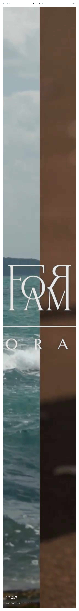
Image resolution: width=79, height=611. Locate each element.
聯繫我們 (73, 3)
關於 (3, 3)
